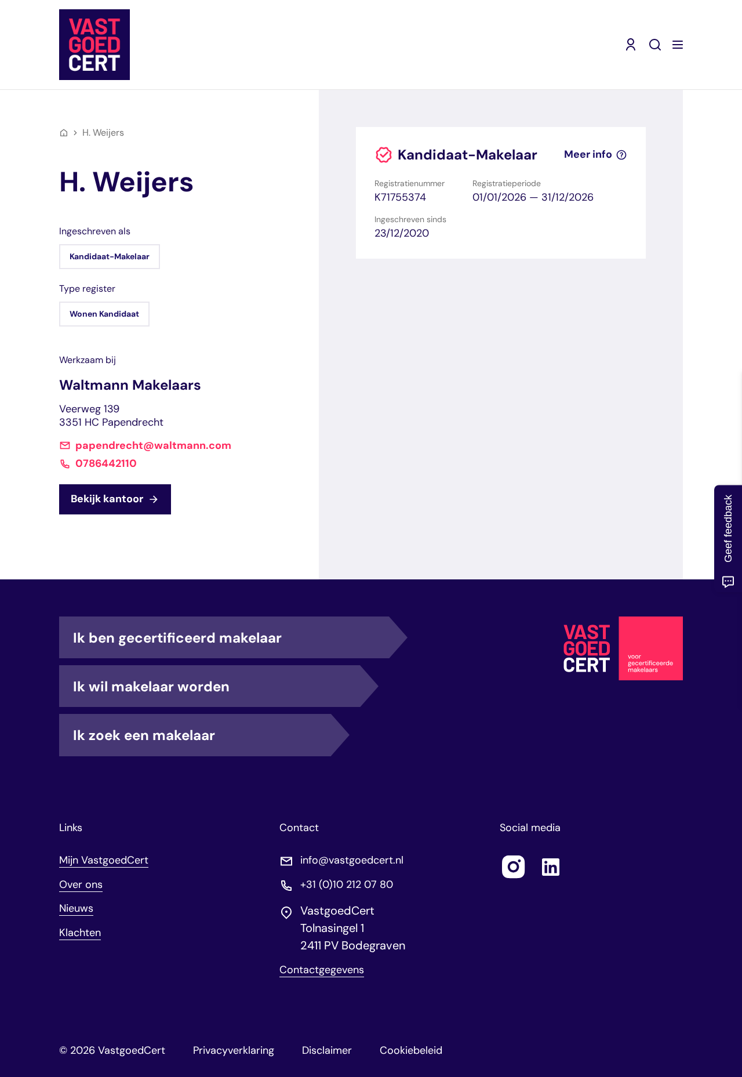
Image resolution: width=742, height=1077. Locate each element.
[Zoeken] (655, 45)
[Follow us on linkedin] (550, 867)
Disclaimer (327, 1050)
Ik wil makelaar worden (151, 686)
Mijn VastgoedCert (103, 860)
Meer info (588, 154)
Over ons (81, 884)
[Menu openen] (677, 44)
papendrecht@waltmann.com (153, 445)
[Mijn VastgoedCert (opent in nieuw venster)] (631, 45)
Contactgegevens (321, 970)
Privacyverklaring (233, 1050)
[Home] (63, 132)
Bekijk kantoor (107, 499)
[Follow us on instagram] (513, 867)
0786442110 (106, 463)
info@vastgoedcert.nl (351, 860)
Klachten (80, 933)
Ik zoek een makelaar (144, 735)
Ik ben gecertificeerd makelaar (177, 638)
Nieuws (76, 908)
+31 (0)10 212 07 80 (346, 884)
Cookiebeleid (411, 1050)
